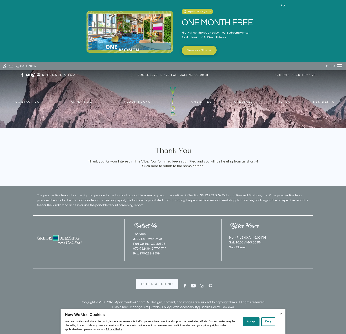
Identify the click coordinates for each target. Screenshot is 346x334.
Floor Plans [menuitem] (137, 101)
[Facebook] (185, 287)
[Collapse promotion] (283, 5)
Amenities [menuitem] (201, 101)
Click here (150, 166)
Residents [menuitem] (324, 101)
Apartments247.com (130, 302)
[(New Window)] (22, 74)
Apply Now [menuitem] (82, 101)
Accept (251, 321)
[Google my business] (210, 287)
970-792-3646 (296, 75)
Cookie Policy (210, 307)
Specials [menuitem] (243, 101)
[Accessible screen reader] (4, 66)
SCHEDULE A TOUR (60, 75)
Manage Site (139, 307)
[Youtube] (193, 287)
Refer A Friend (157, 284)
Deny (268, 321)
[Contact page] (11, 66)
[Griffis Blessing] (59, 239)
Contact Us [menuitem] (27, 101)
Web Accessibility (186, 307)
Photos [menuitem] (283, 101)
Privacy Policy (160, 307)
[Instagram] (202, 287)
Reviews (228, 307)
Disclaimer (120, 307)
